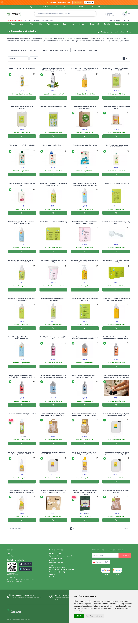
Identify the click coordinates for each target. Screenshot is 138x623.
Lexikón (37, 20)
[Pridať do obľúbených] (34, 74)
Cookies (51, 576)
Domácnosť (105, 32)
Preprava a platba (55, 554)
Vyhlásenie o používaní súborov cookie (61, 569)
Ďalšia (126, 528)
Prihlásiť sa (125, 555)
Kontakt (127, 20)
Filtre (34, 58)
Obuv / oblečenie (121, 24)
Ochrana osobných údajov (57, 572)
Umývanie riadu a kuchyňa (121, 32)
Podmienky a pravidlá (56, 563)
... (7, 44)
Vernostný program (55, 558)
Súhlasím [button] (78, 616)
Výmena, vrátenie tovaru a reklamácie (61, 556)
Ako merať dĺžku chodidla (57, 567)
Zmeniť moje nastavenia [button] (94, 616)
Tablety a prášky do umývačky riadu (55, 50)
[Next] (129, 58)
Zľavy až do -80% (16, 20)
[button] (25, 564)
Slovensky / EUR (102, 562)
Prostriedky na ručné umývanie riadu (24, 50)
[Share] (38, 31)
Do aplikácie (89, 2)
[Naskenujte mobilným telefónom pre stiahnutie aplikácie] (12, 567)
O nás (8, 554)
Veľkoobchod (49, 20)
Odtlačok (52, 574)
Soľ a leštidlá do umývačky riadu (85, 50)
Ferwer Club (115, 20)
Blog (28, 20)
